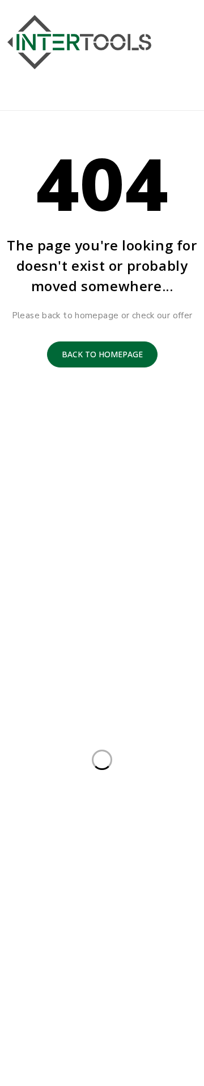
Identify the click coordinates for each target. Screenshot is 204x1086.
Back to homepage (102, 354)
